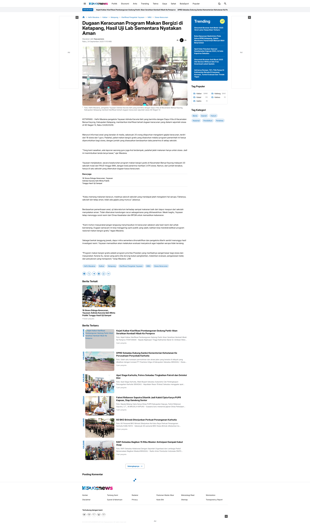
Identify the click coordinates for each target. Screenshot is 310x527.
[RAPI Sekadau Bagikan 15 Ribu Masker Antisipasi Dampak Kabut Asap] (99, 450)
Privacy (135, 500)
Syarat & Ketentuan (114, 500)
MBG (148, 266)
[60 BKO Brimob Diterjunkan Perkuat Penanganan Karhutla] (99, 428)
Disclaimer (86, 500)
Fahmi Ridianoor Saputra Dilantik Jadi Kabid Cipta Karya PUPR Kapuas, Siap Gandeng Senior (148, 399)
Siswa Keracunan (161, 266)
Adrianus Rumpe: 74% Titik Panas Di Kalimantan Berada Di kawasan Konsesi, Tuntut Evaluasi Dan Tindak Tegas (209, 73)
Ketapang (112, 266)
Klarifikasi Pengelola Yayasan (131, 266)
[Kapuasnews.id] (97, 488)
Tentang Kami (112, 495)
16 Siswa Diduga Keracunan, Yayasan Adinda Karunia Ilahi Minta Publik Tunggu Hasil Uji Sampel (97, 180)
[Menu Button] (84, 3)
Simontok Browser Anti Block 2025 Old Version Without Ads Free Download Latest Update (208, 61)
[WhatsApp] (104, 274)
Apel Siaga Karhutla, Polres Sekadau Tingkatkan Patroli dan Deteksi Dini (151, 376)
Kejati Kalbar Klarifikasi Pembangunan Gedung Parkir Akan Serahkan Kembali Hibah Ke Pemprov (99, 10)
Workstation (210, 495)
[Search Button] (225, 3)
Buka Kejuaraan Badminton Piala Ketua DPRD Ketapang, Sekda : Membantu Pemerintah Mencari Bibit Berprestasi (209, 39)
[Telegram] (94, 274)
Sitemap (184, 500)
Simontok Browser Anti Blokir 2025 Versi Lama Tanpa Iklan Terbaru (208, 29)
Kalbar (101, 266)
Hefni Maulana (89, 266)
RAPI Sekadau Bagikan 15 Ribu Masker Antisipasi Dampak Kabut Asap (149, 443)
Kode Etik (160, 500)
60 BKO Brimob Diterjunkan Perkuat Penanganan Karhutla (146, 419)
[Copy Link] (108, 274)
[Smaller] (178, 40)
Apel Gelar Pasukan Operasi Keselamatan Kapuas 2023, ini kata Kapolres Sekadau (208, 51)
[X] (89, 274)
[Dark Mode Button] (219, 3)
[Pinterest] (99, 274)
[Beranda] (83, 17)
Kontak (85, 495)
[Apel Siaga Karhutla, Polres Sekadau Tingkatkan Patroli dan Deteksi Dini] (99, 383)
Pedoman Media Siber (165, 495)
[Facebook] (84, 274)
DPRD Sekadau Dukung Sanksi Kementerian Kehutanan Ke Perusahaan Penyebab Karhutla (178, 10)
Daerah (84, 400)
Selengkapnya (133, 466)
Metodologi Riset (187, 495)
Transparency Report (214, 500)
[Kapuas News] (98, 3)
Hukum (84, 333)
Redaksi (135, 495)
